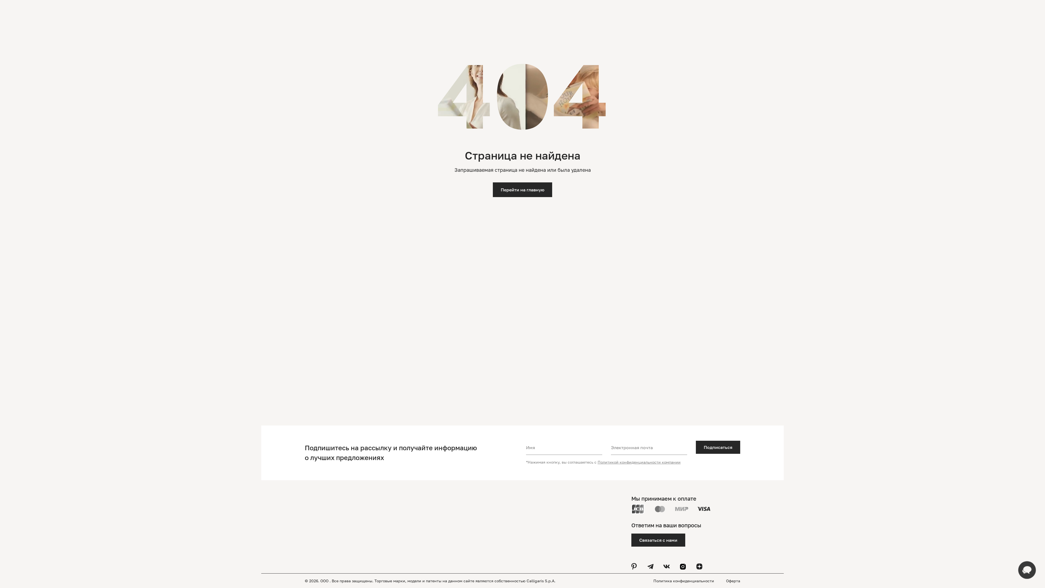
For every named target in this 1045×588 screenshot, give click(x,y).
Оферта (733, 580)
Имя (530, 447)
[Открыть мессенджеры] (1027, 570)
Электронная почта (632, 447)
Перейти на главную (522, 189)
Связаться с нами (658, 540)
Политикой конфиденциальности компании (639, 462)
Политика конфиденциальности (684, 580)
